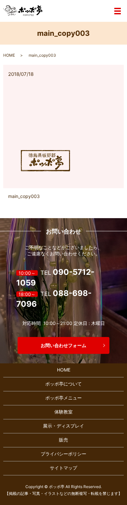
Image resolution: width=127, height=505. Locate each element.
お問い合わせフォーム (63, 345)
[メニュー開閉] (117, 11)
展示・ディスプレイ (63, 425)
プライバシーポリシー (63, 453)
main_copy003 (24, 196)
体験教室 (63, 411)
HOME (9, 55)
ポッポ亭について (63, 383)
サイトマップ (63, 467)
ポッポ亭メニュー (63, 397)
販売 (63, 439)
